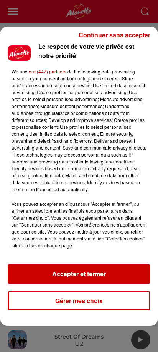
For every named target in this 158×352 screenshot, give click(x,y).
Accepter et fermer (79, 273)
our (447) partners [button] (47, 71)
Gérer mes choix (79, 300)
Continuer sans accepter (114, 34)
